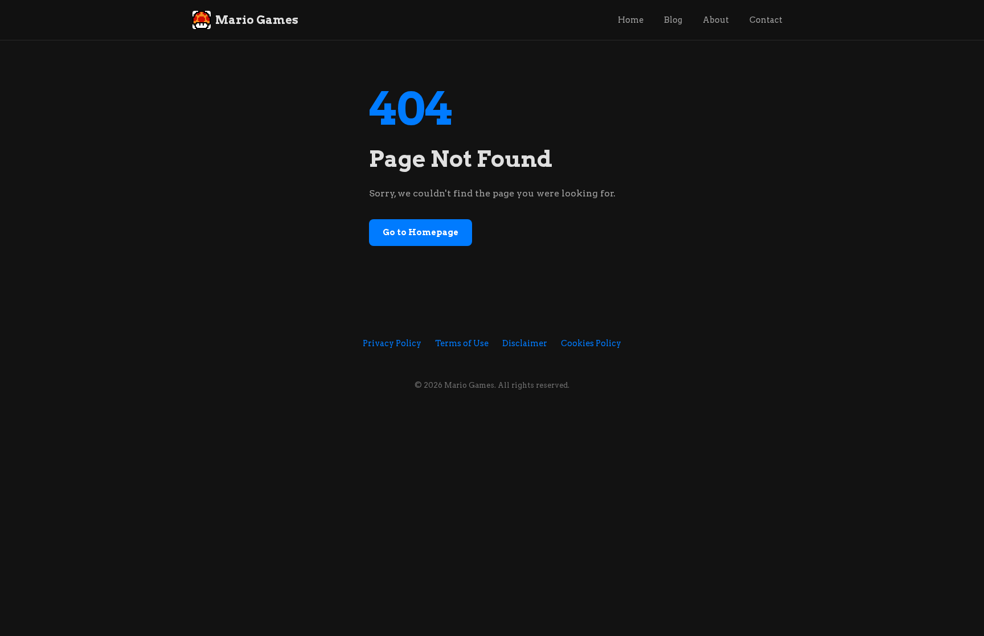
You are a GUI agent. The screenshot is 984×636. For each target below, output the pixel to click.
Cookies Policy (591, 343)
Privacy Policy (392, 343)
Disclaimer (524, 343)
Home (630, 20)
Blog (673, 20)
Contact (765, 20)
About (716, 20)
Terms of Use (462, 343)
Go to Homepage (420, 232)
